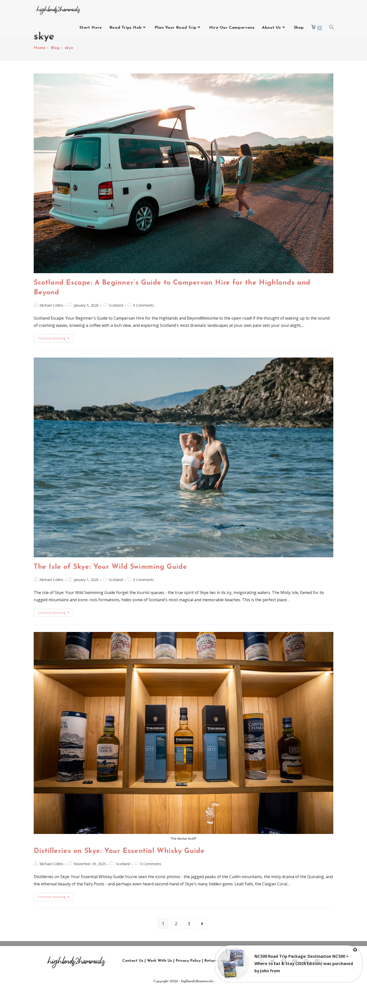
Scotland (116, 305)
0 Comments (143, 305)
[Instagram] (261, 961)
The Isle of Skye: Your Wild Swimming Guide (110, 567)
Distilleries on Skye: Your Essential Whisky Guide (119, 851)
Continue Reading (56, 337)
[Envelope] (317, 961)
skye (69, 48)
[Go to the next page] (202, 924)
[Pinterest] (306, 961)
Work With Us (159, 961)
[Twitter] (272, 961)
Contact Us (132, 961)
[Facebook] (284, 961)
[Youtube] (295, 961)
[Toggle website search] (331, 27)
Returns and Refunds (224, 961)
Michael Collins (51, 305)
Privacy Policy (188, 961)
